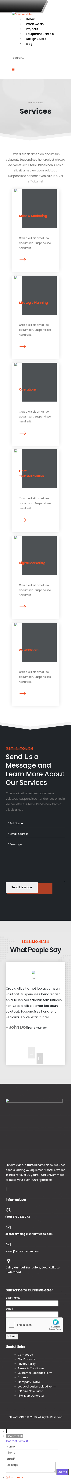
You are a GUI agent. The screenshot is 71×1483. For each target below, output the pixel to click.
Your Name (14, 1298)
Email (10, 1309)
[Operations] (35, 401)
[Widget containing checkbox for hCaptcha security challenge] (34, 1324)
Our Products (26, 1359)
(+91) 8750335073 (24, 6)
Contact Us (26, 1355)
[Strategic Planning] (35, 314)
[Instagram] (6, 1189)
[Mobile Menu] (13, 69)
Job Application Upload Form (36, 1386)
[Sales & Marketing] (35, 227)
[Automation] (35, 661)
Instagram (16, 1477)
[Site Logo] (22, 14)
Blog (29, 43)
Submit (12, 1336)
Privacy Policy (27, 1364)
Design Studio (36, 39)
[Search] (15, 64)
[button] (18, 52)
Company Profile (29, 1382)
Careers (23, 1377)
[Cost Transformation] (35, 487)
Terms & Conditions (31, 1368)
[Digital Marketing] (35, 574)
